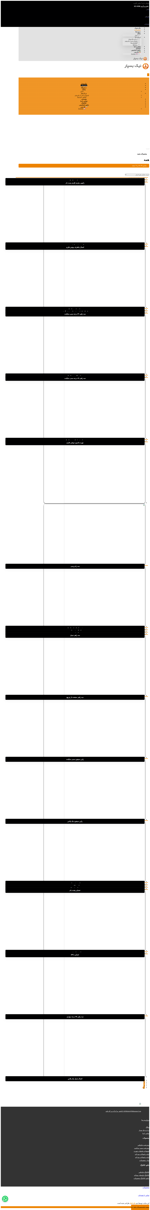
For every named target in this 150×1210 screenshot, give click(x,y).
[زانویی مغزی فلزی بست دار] (82, 181)
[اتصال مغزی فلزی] (82, 628)
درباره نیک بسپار (144, 1130)
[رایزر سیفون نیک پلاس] (82, 789)
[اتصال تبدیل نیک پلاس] (82, 1047)
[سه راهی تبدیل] (82, 633)
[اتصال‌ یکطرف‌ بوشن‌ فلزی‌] (82, 245)
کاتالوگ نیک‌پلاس (144, 1172)
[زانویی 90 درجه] (82, 883)
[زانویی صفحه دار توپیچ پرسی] (82, 213)
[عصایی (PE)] (82, 952)
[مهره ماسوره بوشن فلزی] (82, 440)
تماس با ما (145, 1133)
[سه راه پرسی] (82, 503)
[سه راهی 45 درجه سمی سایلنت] (82, 376)
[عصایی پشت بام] (82, 888)
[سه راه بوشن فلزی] (82, 886)
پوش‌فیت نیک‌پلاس (143, 1145)
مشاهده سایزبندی (75, 1198)
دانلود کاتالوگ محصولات (141, 1178)
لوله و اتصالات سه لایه (142, 1154)
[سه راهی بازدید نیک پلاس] (82, 277)
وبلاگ (147, 1127)
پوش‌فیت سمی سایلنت (141, 1148)
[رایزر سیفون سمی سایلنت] (82, 727)
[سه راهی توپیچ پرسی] (82, 631)
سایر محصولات (144, 1160)
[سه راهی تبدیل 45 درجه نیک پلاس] (82, 408)
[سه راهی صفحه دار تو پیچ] (82, 665)
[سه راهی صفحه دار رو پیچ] (82, 851)
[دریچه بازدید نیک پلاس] (82, 178)
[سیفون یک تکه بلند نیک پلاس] (82, 596)
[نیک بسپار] (140, 60)
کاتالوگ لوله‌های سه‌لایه (141, 1175)
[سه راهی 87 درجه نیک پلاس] (82, 344)
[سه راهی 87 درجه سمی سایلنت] (82, 312)
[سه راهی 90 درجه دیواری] (82, 985)
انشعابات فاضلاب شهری (141, 1151)
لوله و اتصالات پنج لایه (142, 1157)
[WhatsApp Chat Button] (5, 1199)
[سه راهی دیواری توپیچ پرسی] (82, 920)
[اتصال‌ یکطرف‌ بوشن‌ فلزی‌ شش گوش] (82, 309)
